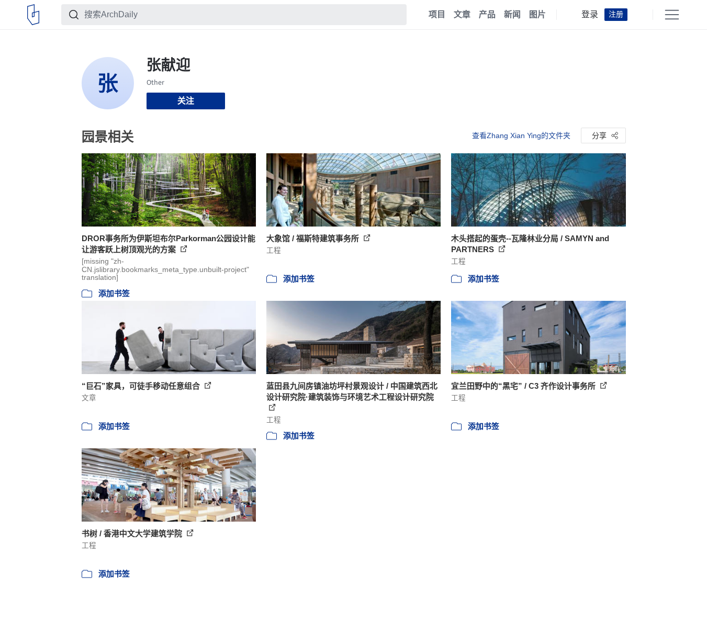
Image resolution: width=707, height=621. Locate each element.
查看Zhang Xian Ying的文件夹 (521, 135)
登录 (589, 14)
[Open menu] (672, 14)
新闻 (512, 14)
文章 (462, 14)
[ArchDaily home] (33, 14)
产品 (487, 14)
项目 (437, 14)
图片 (537, 14)
